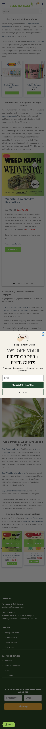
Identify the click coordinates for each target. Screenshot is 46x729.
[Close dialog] (42, 334)
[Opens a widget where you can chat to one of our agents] (8, 725)
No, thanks (23, 392)
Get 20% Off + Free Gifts (22, 385)
